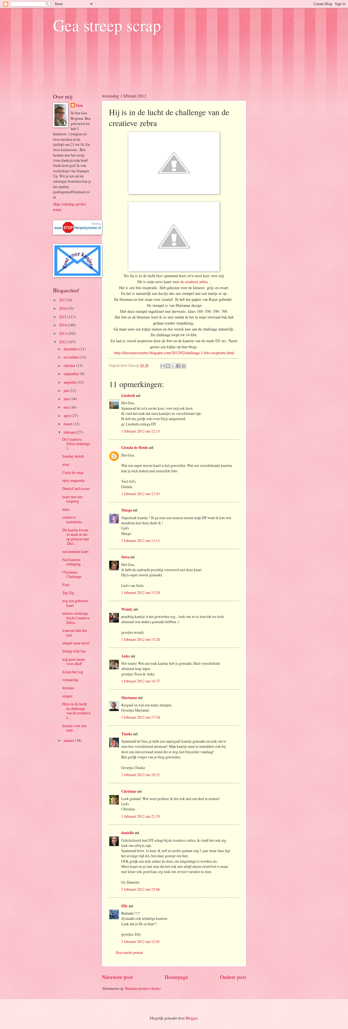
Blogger (192, 1018)
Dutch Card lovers (76, 488)
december (71, 348)
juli (67, 390)
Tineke (126, 734)
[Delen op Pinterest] (183, 366)
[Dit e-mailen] (163, 366)
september (72, 373)
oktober (70, 365)
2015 (63, 316)
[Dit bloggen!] (168, 366)
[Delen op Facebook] (178, 366)
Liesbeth (128, 395)
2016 (63, 308)
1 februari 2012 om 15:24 (140, 639)
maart (68, 423)
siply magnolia (73, 480)
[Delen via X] (173, 366)
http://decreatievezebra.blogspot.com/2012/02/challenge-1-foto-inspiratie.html (174, 352)
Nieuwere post (117, 976)
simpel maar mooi (75, 642)
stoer (66, 464)
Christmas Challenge (72, 574)
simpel (67, 696)
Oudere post (233, 976)
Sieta (125, 557)
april (68, 415)
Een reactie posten (129, 952)
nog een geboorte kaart (75, 603)
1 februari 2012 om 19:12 (140, 774)
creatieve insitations (72, 519)
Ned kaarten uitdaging (71, 562)
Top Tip (68, 592)
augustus (70, 382)
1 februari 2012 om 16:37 (140, 681)
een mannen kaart (75, 551)
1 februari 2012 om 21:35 (140, 816)
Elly (124, 906)
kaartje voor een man (74, 728)
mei (67, 407)
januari (69, 740)
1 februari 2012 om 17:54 (140, 717)
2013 (63, 333)
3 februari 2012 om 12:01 (140, 941)
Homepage (176, 976)
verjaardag (70, 679)
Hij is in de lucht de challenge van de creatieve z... (76, 710)
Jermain (68, 687)
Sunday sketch (73, 456)
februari (70, 432)
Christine (128, 791)
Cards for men (72, 472)
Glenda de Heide (134, 447)
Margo (126, 510)
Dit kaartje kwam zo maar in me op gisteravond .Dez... (75, 536)
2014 (63, 324)
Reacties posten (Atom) (143, 988)
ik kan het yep (72, 671)
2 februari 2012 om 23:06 (140, 889)
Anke (125, 656)
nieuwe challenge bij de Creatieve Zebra (76, 618)
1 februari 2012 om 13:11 (140, 540)
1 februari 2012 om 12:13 (140, 431)
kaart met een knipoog (72, 499)
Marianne (129, 697)
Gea (79, 105)
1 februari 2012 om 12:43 (140, 493)
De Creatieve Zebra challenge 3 (76, 444)
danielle (127, 832)
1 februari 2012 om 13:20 (140, 592)
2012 (63, 341)
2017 (63, 299)
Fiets (66, 584)
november (72, 357)
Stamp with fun (74, 651)
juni (67, 398)
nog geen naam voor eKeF (73, 661)
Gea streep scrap (107, 25)
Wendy (127, 609)
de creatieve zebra (193, 281)
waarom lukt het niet (74, 633)
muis (66, 509)
